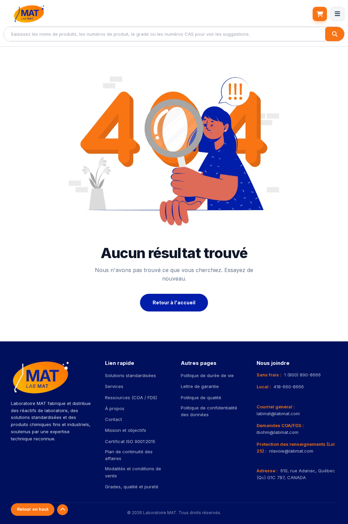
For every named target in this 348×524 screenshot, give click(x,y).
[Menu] (337, 14)
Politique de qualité (201, 397)
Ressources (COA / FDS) (131, 397)
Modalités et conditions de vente (133, 472)
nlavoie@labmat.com (291, 451)
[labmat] (28, 14)
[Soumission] (320, 14)
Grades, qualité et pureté (131, 486)
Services (114, 386)
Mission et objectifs (125, 430)
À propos (114, 408)
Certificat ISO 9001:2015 (130, 441)
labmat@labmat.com (278, 413)
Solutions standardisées (130, 375)
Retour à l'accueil (174, 302)
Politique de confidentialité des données (209, 411)
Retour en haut (32, 509)
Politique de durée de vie (207, 375)
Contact (113, 419)
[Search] (334, 34)
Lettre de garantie (200, 386)
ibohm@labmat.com (277, 432)
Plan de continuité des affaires (129, 455)
